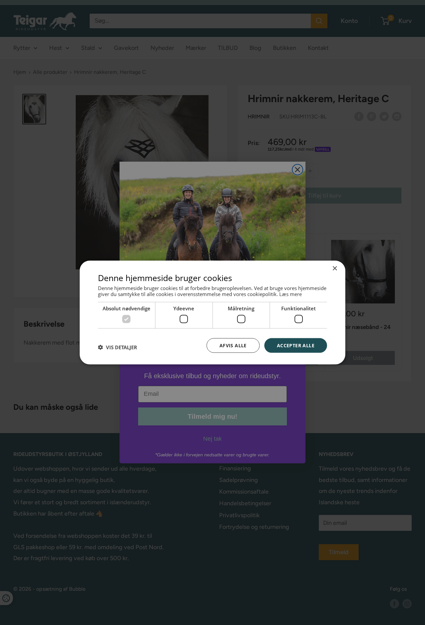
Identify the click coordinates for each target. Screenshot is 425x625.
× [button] (334, 268)
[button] (117, 347)
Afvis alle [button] (233, 345)
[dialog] (212, 312)
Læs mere (290, 294)
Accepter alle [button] (295, 345)
